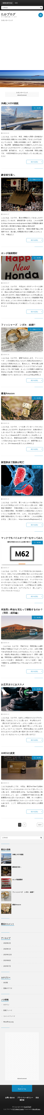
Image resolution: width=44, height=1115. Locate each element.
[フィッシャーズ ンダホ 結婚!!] (6, 896)
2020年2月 (7, 943)
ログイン (6, 1005)
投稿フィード (7, 1010)
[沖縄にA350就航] (6, 858)
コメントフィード (9, 1016)
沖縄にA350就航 (10, 103)
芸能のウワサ (36, 179)
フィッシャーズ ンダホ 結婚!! (18, 324)
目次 (37, 1097)
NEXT (40, 825)
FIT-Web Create (18, 1109)
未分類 (39, 108)
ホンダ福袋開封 (9, 253)
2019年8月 (7, 960)
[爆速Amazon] (6, 909)
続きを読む (34, 162)
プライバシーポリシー (25, 1097)
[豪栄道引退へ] (6, 871)
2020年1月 (7, 949)
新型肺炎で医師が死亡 (12, 462)
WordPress (36, 1109)
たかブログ (8, 14)
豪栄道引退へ (8, 174)
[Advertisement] (22, 44)
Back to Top (22, 1089)
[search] (41, 7)
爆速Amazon (8, 393)
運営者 (22, 1100)
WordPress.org (8, 1022)
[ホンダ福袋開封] (6, 883)
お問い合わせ (10, 1097)
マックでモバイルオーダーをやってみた (22, 537)
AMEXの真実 (8, 753)
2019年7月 (7, 966)
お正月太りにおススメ (12, 684)
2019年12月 (7, 954)
